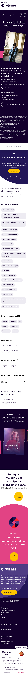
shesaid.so (4, 627)
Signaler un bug (5, 643)
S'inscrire (14, 171)
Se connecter (14, 176)
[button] (2, 441)
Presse (3, 617)
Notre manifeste (5, 612)
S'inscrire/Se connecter (7, 641)
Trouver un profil (5, 639)
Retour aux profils (8, 15)
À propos (9, 146)
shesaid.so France (6, 629)
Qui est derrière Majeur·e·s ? (8, 610)
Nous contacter (9, 592)
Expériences (18, 146)
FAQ (2, 615)
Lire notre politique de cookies (8, 667)
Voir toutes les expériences (12, 104)
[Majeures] (14, 5)
